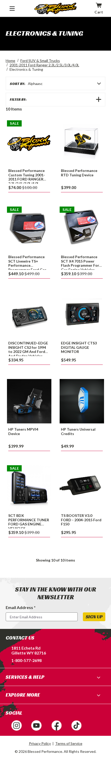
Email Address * (21, 607)
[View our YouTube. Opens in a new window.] (36, 725)
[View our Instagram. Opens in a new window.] (16, 725)
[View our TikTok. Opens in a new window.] (76, 725)
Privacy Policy (40, 743)
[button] (55, 99)
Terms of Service (68, 743)
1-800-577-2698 (26, 660)
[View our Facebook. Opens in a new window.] (56, 725)
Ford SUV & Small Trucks (40, 60)
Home (10, 60)
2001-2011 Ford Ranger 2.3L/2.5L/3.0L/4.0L (44, 65)
